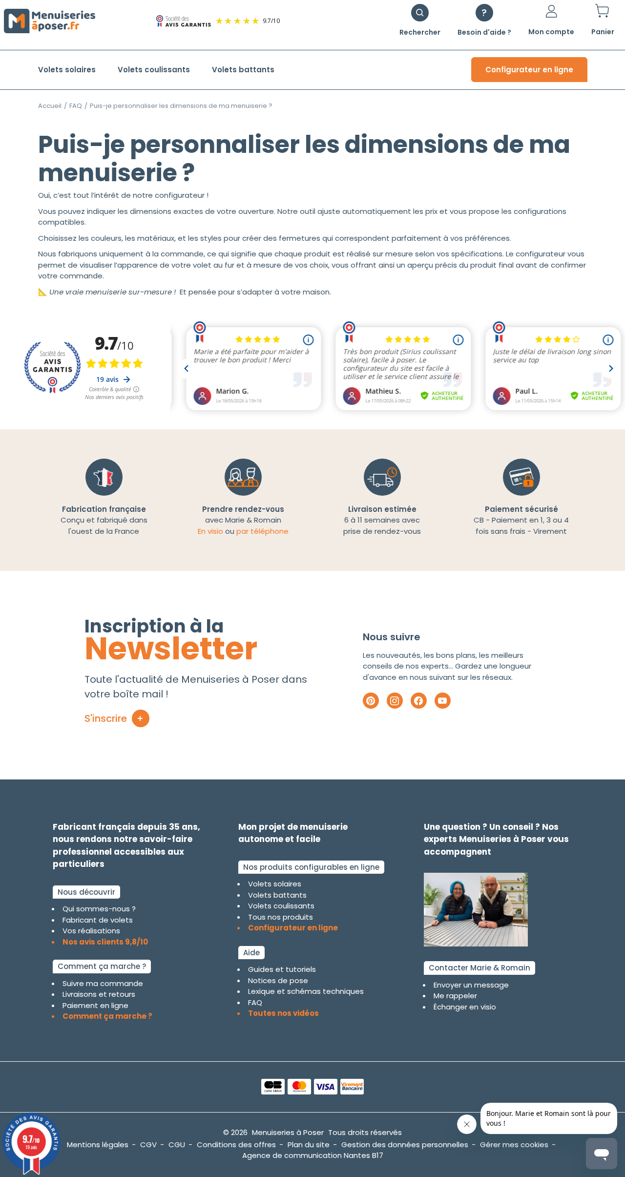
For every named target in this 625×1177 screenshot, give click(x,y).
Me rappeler (455, 995)
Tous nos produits (280, 917)
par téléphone (262, 531)
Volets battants (243, 69)
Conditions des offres (236, 1144)
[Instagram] (395, 701)
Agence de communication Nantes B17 (312, 1155)
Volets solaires (67, 69)
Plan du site (309, 1144)
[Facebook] (419, 701)
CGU (176, 1144)
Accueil (50, 105)
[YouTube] (443, 701)
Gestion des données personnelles (404, 1144)
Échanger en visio (465, 1007)
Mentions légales (97, 1144)
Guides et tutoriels (282, 969)
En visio (210, 531)
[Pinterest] (371, 701)
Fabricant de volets (97, 920)
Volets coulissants (154, 69)
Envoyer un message (471, 985)
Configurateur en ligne (529, 69)
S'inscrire (105, 718)
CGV (148, 1144)
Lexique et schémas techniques (306, 991)
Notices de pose (278, 980)
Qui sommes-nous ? (99, 909)
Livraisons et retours (98, 994)
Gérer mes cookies (514, 1144)
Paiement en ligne (95, 1005)
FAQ (75, 105)
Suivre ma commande (102, 983)
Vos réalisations (91, 930)
